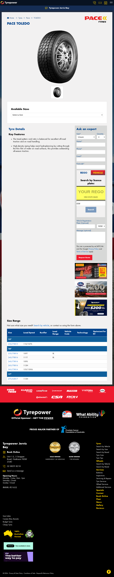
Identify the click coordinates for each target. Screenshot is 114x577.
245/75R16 (13, 361)
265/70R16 (13, 365)
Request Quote (84, 257)
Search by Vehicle (103, 446)
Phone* (79, 149)
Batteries (99, 473)
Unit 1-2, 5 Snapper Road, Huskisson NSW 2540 (17, 459)
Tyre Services (101, 481)
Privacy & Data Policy (16, 573)
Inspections (100, 475)
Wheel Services (102, 484)
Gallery (99, 505)
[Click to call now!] (94, 3)
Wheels (99, 461)
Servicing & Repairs (103, 478)
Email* (79, 156)
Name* (79, 141)
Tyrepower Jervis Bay (59, 8)
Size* (78, 134)
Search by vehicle (41, 325)
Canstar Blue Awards (11, 519)
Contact (99, 493)
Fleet (98, 499)
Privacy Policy (94, 249)
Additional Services (103, 487)
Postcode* (80, 164)
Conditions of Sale (29, 573)
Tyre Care (100, 455)
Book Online (102, 496)
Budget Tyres (7, 522)
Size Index (7, 516)
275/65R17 (13, 379)
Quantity (100, 134)
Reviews (100, 508)
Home (11, 18)
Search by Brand (102, 452)
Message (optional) (83, 230)
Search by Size (102, 449)
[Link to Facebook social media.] (109, 572)
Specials (100, 490)
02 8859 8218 (14, 466)
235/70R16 (13, 353)
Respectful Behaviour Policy (45, 573)
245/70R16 (13, 357)
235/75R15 (13, 344)
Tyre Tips (99, 458)
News (99, 502)
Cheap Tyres (7, 525)
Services (100, 470)
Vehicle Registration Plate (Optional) (83, 222)
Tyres (98, 443)
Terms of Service (82, 251)
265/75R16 (13, 369)
